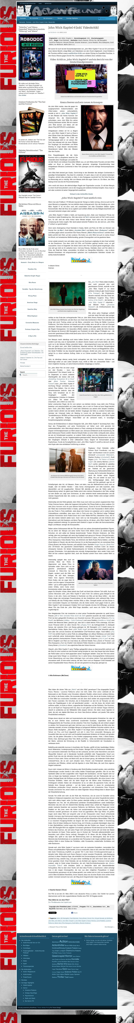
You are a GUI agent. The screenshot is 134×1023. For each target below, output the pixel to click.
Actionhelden (27, 974)
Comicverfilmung (58, 948)
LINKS (40, 3)
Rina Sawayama (67, 923)
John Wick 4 (58, 921)
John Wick (95, 282)
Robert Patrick (71, 969)
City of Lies (103, 638)
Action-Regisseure (29, 972)
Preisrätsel (59, 969)
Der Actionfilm (34, 18)
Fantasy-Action (62, 953)
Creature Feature (30, 990)
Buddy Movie (76, 945)
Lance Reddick (100, 921)
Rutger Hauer (99, 544)
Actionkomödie (74, 942)
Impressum (48, 3)
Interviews (26, 958)
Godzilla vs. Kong (104, 620)
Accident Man (80, 230)
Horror (25, 988)
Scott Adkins (75, 923)
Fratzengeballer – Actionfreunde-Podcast (34, 952)
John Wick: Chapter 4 (68, 921)
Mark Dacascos (72, 961)
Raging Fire (86, 625)
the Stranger (109, 927)
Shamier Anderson (85, 923)
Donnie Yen (90, 918)
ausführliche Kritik (75, 53)
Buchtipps (26, 945)
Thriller (60, 976)
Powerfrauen (27, 977)
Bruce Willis (69, 945)
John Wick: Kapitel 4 (81, 921)
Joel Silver (68, 959)
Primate (22, 363)
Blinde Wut (110, 544)
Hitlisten (25, 955)
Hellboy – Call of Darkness (73, 620)
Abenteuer (55, 942)
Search (22, 372)
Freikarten (69, 953)
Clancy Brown (83, 918)
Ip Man (60, 230)
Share (75, 913)
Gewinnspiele (27, 985)
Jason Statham (76, 956)
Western (71, 977)
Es (100, 627)
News (25, 961)
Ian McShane (108, 918)
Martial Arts (62, 963)
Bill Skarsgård (65, 918)
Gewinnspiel (58, 955)
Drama (69, 950)
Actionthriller (58, 945)
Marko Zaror (58, 923)
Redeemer (103, 230)
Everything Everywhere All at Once (61, 379)
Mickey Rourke (72, 966)
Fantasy (54, 953)
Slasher (67, 974)
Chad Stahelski (74, 918)
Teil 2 (87, 217)
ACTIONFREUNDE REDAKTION (27, 3)
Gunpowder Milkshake (105, 455)
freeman (53, 32)
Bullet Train (106, 636)
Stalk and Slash (30, 998)
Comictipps (26, 948)
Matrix (74, 689)
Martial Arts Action (73, 964)
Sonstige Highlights (72, 18)
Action (58, 918)
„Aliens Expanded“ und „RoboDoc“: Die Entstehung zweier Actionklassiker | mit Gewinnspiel (31, 352)
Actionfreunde (67, 10)
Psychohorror (29, 996)
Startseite (23, 18)
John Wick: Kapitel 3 (69, 113)
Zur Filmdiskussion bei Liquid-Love (59, 902)
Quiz (64, 968)
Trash (67, 977)
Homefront (62, 645)
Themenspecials (28, 966)
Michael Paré (64, 966)
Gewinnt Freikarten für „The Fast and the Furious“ (31, 358)
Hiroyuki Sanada (99, 918)
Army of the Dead (95, 300)
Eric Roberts (76, 950)
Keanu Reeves (91, 921)
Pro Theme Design (55, 1007)
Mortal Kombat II (25, 366)
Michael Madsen (56, 966)
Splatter (72, 974)
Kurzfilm (54, 961)
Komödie (75, 959)
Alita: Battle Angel (80, 629)
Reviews (60, 18)
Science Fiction (71, 971)
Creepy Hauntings (31, 993)
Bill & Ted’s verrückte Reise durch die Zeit (69, 615)
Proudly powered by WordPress (27, 1007)
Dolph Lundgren (60, 951)
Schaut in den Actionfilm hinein (81, 194)
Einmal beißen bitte (26, 347)
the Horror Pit (29, 1001)
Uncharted (105, 457)
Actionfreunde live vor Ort (31, 942)
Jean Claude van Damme (58, 959)
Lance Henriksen (62, 961)
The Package (94, 293)
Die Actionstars (47, 18)
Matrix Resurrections (95, 232)
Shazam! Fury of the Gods (58, 927)
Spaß (25, 963)
